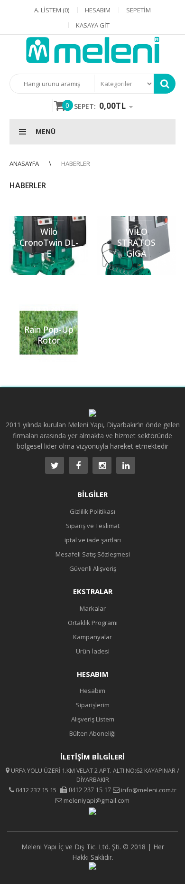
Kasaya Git (93, 25)
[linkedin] (125, 465)
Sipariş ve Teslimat (93, 525)
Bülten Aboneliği (92, 733)
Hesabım (98, 10)
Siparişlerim (93, 705)
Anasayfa (24, 163)
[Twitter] (54, 465)
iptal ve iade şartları (93, 540)
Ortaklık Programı (93, 622)
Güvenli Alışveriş (92, 568)
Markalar (93, 608)
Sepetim (138, 10)
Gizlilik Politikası (92, 511)
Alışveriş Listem (92, 719)
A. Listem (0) (51, 10)
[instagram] (101, 465)
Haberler (75, 163)
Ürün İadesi (93, 651)
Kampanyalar (92, 637)
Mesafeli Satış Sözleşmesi (93, 554)
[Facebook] (78, 465)
